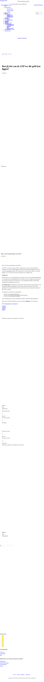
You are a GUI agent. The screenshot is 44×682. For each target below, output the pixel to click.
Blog (8, 27)
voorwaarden (9, 271)
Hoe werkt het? (8, 7)
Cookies (18, 674)
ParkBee (8, 12)
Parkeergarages (10, 16)
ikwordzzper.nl (15, 303)
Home (6, 5)
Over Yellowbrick (8, 22)
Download (7, 18)
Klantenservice (8, 30)
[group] (22, 413)
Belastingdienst (8, 303)
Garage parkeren (10, 10)
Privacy (14, 674)
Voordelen (7, 21)
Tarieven (6, 19)
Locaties (6, 13)
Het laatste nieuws (10, 29)
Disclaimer (22, 674)
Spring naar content (3, 0)
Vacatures (9, 26)
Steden (8, 15)
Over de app (2, 652)
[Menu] (2, 1)
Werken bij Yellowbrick (4, 662)
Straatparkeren (10, 8)
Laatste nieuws (2, 653)
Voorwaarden (27, 674)
